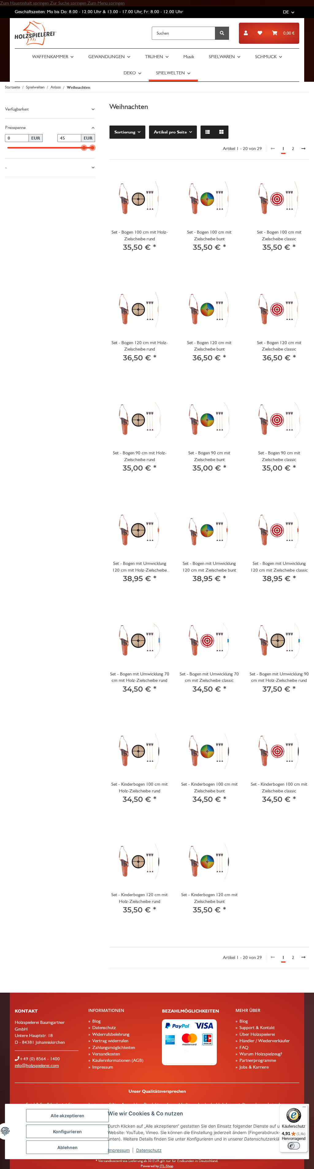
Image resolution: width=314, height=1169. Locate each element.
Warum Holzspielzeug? (260, 1054)
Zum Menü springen (105, 3)
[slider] (84, 147)
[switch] (294, 1145)
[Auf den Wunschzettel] (159, 179)
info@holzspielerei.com (37, 1065)
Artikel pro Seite (170, 132)
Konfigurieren (67, 1131)
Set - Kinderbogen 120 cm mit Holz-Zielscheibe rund (139, 898)
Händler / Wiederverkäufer (264, 1040)
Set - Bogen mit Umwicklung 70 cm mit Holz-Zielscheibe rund (139, 677)
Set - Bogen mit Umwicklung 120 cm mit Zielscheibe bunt (209, 567)
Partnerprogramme (257, 1060)
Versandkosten (105, 1054)
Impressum (119, 1150)
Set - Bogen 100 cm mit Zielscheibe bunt (209, 235)
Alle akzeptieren (67, 1115)
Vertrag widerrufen (109, 1040)
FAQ (243, 1047)
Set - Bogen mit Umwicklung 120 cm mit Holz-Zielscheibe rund (139, 567)
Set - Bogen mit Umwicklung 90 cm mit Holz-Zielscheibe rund (279, 677)
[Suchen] (222, 33)
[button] (246, 33)
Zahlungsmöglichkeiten (113, 1047)
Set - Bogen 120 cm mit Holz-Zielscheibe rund (140, 346)
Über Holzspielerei (256, 1034)
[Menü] (304, 1108)
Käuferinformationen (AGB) (117, 1060)
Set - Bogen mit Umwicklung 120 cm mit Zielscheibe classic (279, 567)
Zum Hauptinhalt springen (25, 3)
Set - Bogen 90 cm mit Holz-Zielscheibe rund (140, 456)
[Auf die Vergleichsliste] (143, 179)
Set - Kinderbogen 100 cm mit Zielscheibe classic (279, 787)
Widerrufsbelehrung (110, 1034)
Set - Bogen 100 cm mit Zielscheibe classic (279, 235)
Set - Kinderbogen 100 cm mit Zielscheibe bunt (209, 787)
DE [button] (286, 12)
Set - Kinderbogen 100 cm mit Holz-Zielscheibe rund (139, 787)
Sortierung (124, 132)
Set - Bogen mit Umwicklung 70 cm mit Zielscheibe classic (209, 677)
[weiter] (303, 149)
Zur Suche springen (68, 3)
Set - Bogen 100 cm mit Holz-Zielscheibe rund (140, 235)
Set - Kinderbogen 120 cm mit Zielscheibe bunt (209, 898)
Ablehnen (67, 1147)
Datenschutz (149, 1150)
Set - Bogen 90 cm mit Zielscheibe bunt (209, 456)
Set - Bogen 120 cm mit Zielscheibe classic (279, 346)
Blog (96, 1021)
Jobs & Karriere (253, 1067)
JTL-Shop (166, 1166)
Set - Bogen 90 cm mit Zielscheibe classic (279, 456)
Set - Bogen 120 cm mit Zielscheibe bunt (209, 346)
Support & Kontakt (256, 1027)
